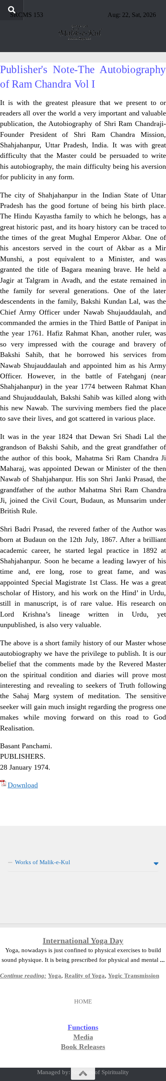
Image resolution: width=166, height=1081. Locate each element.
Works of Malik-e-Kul (42, 862)
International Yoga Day (83, 940)
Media (83, 1037)
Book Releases (83, 1047)
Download (23, 785)
